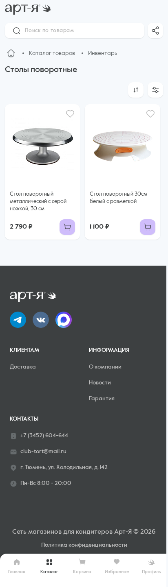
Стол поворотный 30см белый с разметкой (118, 198)
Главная (16, 572)
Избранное (117, 572)
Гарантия (102, 399)
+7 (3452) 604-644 (44, 436)
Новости (100, 383)
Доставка (23, 367)
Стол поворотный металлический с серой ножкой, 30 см (38, 202)
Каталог (49, 572)
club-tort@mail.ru (43, 451)
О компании (105, 367)
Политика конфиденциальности (84, 545)
